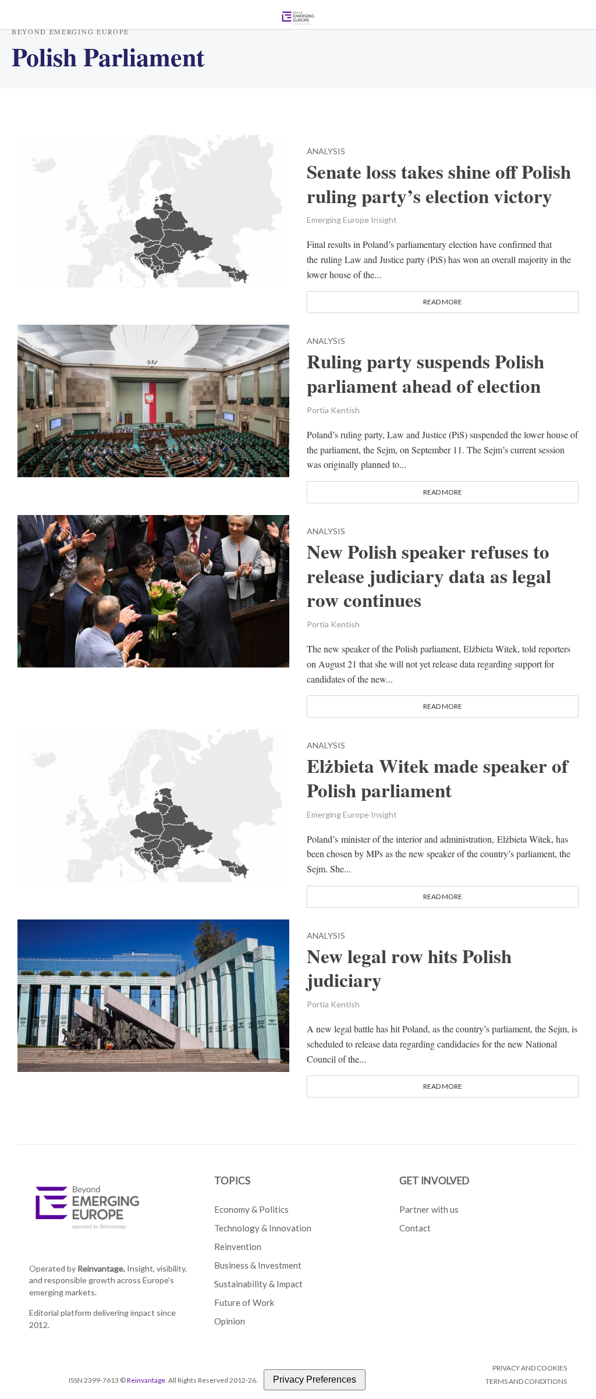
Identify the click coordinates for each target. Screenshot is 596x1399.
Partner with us (429, 1209)
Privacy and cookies (529, 1368)
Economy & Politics (251, 1209)
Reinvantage (146, 1380)
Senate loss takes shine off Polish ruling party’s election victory (439, 183)
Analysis (326, 151)
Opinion (229, 1321)
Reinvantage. (101, 1268)
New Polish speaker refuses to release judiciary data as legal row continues (429, 576)
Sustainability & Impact (258, 1284)
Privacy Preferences (314, 1379)
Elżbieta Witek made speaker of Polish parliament (437, 778)
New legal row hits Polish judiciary (409, 968)
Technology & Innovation (262, 1228)
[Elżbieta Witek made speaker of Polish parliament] (153, 804)
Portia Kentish (333, 410)
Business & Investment (257, 1265)
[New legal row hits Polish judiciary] (153, 994)
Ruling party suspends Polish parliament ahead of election (425, 373)
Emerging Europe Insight (352, 220)
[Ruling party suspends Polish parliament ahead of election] (153, 399)
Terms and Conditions (526, 1381)
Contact (415, 1228)
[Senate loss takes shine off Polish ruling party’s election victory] (153, 210)
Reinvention (237, 1246)
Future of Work (244, 1302)
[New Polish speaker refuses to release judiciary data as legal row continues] (153, 589)
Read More (442, 301)
